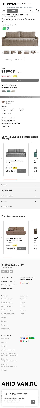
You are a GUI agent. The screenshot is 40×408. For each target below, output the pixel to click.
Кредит (4, 342)
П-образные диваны (8, 310)
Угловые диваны (7, 299)
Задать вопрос (6, 277)
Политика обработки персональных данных (9, 354)
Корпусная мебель (8, 313)
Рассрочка (5, 338)
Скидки (22, 302)
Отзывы (4, 201)
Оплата (4, 346)
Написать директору (9, 285)
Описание (4, 185)
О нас (22, 313)
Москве (11, 123)
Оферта (4, 370)
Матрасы (4, 321)
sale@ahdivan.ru (26, 279)
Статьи (22, 306)
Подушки (4, 325)
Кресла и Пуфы (6, 306)
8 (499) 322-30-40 (12, 264)
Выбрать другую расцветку (14, 60)
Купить (21, 80)
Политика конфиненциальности (9, 360)
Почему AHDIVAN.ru (7, 206)
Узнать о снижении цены (8, 85)
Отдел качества (7, 289)
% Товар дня (12, 10)
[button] (37, 52)
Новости (23, 310)
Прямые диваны (7, 302)
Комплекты (5, 328)
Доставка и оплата (7, 196)
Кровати (4, 317)
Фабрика (23, 299)
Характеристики (6, 190)
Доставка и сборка (8, 350)
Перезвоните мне (7, 281)
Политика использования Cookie (9, 365)
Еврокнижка (12, 120)
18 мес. (10, 126)
